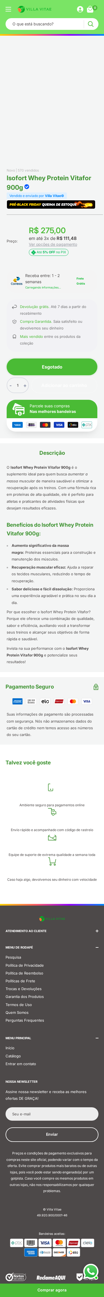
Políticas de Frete (20, 981)
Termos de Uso (19, 1004)
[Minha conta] (80, 9)
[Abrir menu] (8, 9)
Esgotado (52, 367)
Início (10, 1048)
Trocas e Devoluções (24, 988)
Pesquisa (13, 957)
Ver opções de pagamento (53, 244)
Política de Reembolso (24, 973)
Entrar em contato (21, 1064)
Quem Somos (17, 1012)
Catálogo (13, 1056)
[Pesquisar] (90, 24)
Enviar (52, 1134)
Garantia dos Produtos (25, 996)
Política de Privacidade (25, 965)
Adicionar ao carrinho (64, 385)
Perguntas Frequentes (25, 1020)
